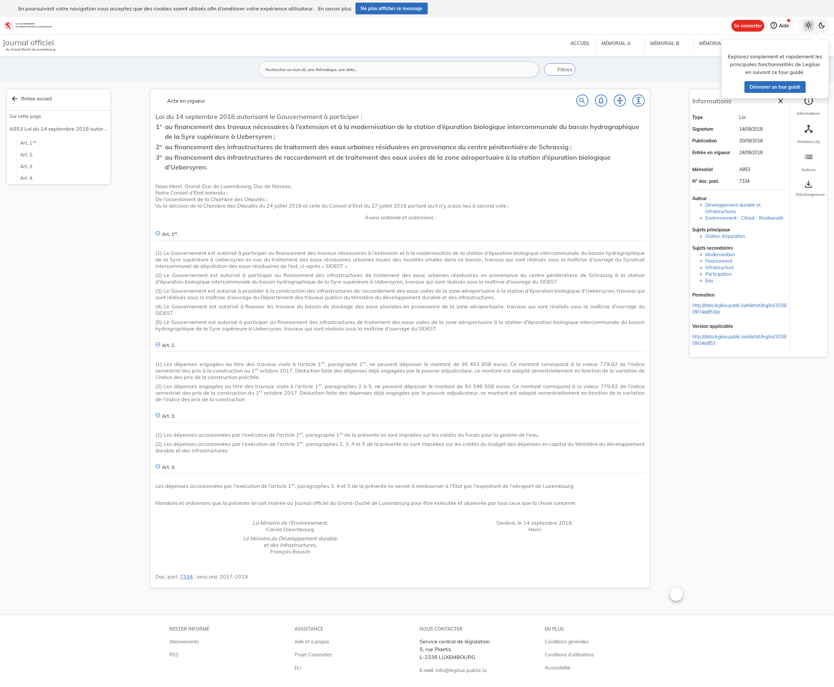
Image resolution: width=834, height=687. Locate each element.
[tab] (808, 106)
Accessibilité (557, 668)
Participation (718, 274)
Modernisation (720, 254)
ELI (298, 668)
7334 (186, 576)
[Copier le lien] (723, 295)
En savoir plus (335, 8)
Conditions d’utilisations (569, 655)
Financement (718, 261)
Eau (709, 281)
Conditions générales (567, 642)
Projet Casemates (313, 655)
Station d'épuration (725, 236)
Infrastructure (719, 267)
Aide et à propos (312, 642)
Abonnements (184, 642)
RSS (174, 655)
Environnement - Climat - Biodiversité (744, 218)
